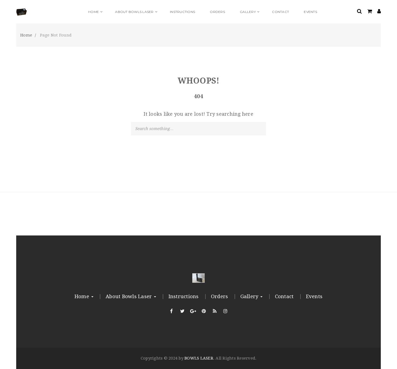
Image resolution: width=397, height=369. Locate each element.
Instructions (184, 296)
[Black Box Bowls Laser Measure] (48, 12)
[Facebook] (171, 311)
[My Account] (379, 12)
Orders (219, 296)
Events (314, 296)
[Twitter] (182, 311)
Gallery (250, 296)
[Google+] (193, 311)
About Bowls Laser (129, 296)
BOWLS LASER (198, 358)
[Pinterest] (204, 311)
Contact (284, 296)
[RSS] (215, 311)
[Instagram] (225, 311)
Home (82, 296)
